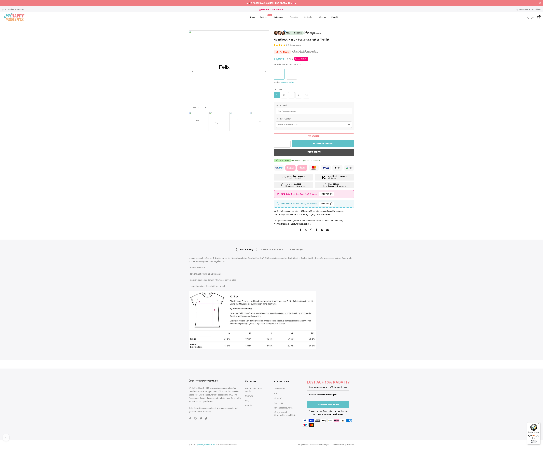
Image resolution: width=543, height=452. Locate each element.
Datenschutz (279, 389)
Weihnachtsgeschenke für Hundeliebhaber (292, 224)
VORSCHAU (314, 136)
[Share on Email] (327, 230)
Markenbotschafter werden (253, 389)
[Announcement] (271, 3)
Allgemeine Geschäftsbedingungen (313, 445)
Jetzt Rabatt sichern (328, 404)
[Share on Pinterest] (311, 230)
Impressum (278, 403)
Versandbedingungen (283, 408)
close (3, 3)
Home (252, 17)
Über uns (323, 17)
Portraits (265, 17)
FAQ (247, 401)
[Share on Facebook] (300, 230)
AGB (275, 393)
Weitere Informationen (272, 249)
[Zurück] (192, 70)
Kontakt (334, 17)
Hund (296, 221)
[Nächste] (265, 70)
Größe (278, 89)
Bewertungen (296, 249)
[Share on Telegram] (322, 230)
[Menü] (538, 424)
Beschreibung (246, 249)
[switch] (533, 441)
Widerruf (277, 398)
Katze (318, 221)
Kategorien (278, 17)
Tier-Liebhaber (335, 221)
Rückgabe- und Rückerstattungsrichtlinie (285, 413)
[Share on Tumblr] (316, 230)
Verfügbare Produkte (287, 65)
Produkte (294, 17)
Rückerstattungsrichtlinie (343, 445)
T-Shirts (325, 221)
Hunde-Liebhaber (307, 221)
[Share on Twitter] (306, 230)
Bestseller (308, 17)
